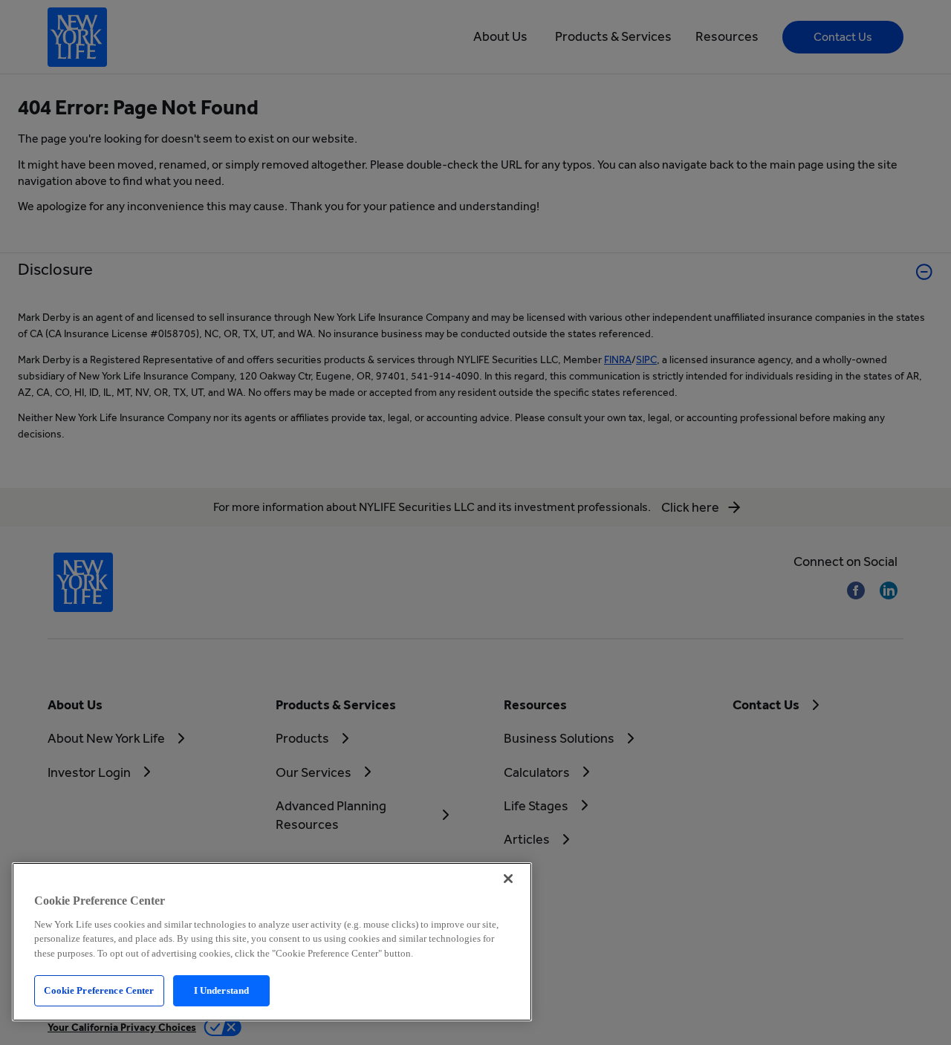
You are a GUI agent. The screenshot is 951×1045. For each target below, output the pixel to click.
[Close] (508, 878)
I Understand (222, 990)
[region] (272, 941)
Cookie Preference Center (99, 990)
